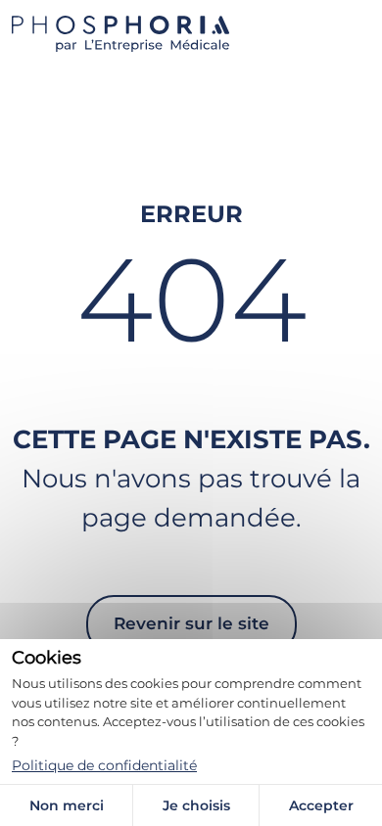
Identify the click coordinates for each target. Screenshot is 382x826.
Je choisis (196, 805)
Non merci (66, 805)
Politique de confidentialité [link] (104, 765)
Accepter (321, 805)
